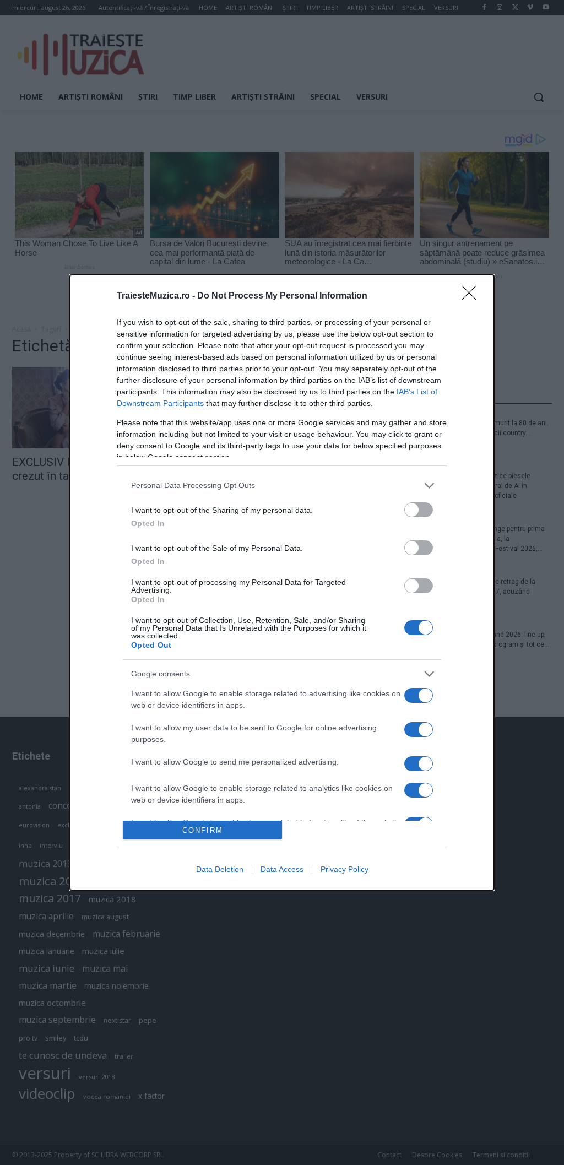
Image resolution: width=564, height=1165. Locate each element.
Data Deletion (219, 869)
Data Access (282, 869)
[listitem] (282, 485)
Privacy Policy (344, 869)
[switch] (418, 509)
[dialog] (282, 583)
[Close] (472, 296)
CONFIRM (202, 830)
